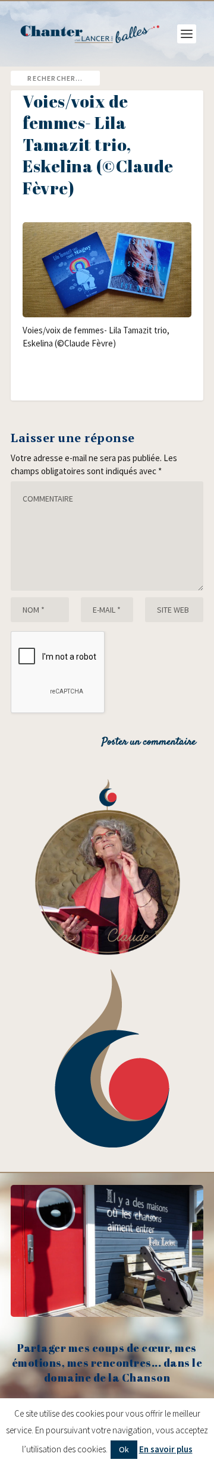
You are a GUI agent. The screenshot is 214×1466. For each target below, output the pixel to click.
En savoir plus (166, 1449)
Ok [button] (124, 1449)
